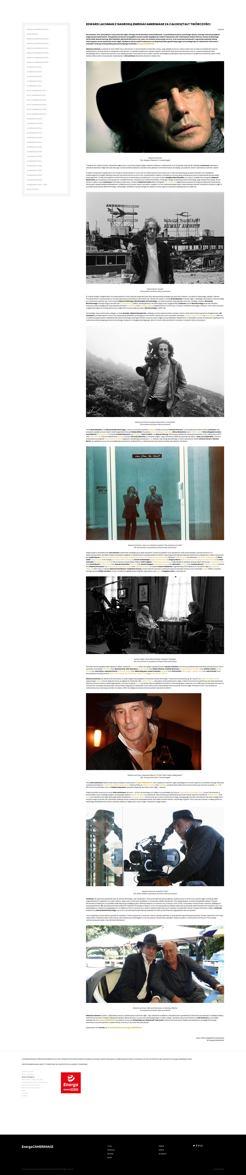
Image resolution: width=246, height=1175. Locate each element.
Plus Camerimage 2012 (36, 90)
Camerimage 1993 (34, 180)
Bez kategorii (33, 189)
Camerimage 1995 (34, 170)
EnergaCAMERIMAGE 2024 (37, 29)
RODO (109, 1157)
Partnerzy (111, 1150)
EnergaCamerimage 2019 (37, 58)
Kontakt (110, 1154)
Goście (161, 1150)
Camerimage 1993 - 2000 (37, 185)
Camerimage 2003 (34, 133)
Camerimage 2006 (34, 119)
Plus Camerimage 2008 (36, 109)
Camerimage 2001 (34, 142)
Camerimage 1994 (34, 175)
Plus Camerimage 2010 (36, 100)
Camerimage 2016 (34, 72)
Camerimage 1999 (34, 152)
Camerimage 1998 (34, 156)
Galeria (161, 1146)
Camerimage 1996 (34, 166)
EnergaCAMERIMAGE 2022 (37, 43)
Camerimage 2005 (34, 123)
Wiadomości (32, 34)
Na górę (239, 942)
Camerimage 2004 (34, 128)
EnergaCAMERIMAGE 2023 (37, 39)
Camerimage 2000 (34, 147)
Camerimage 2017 (34, 67)
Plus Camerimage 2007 (36, 114)
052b (222, 1169)
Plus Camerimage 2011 (36, 95)
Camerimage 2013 (34, 86)
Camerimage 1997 (34, 161)
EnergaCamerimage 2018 (37, 62)
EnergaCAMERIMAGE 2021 (37, 48)
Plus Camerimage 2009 (36, 105)
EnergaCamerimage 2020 (37, 53)
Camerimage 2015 (34, 76)
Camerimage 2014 (34, 81)
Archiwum (162, 1154)
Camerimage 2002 (34, 137)
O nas (109, 1146)
